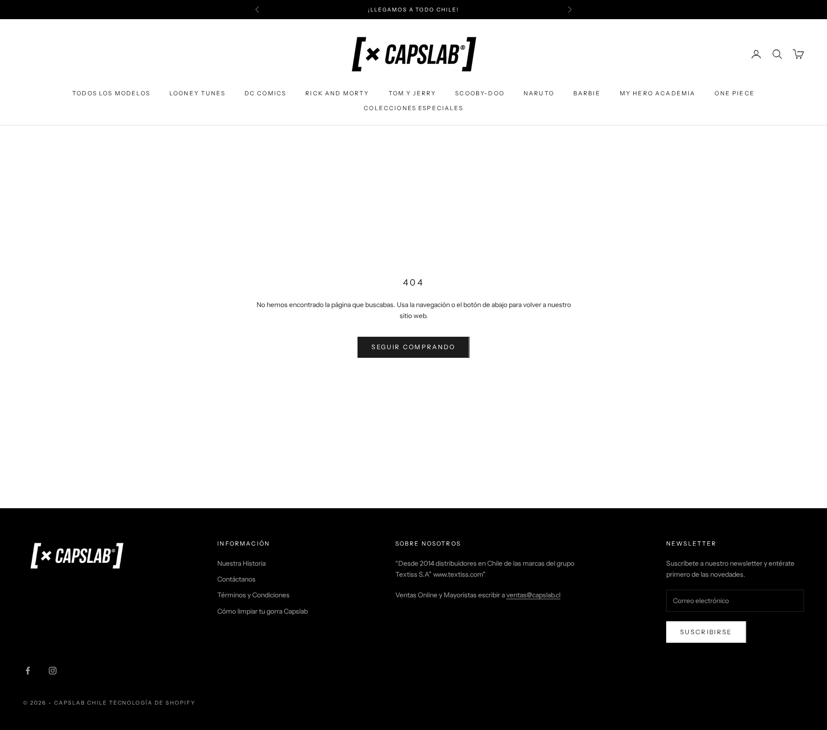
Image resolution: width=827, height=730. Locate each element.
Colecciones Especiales (413, 108)
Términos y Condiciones (253, 595)
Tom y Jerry (412, 93)
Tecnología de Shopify (152, 702)
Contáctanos (236, 579)
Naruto (539, 93)
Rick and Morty (337, 93)
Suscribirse (706, 632)
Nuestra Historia (241, 563)
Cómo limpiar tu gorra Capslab (262, 611)
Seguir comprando (413, 347)
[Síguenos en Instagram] (52, 670)
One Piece (734, 93)
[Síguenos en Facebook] (28, 670)
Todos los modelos (111, 93)
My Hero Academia (658, 93)
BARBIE (587, 93)
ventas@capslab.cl (533, 595)
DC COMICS (265, 93)
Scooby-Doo (479, 93)
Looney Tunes (197, 93)
